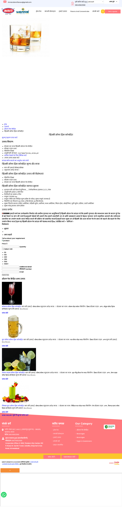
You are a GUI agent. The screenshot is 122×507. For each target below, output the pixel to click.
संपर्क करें (95, 11)
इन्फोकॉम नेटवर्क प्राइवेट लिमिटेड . (10, 464)
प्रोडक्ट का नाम (9, 182)
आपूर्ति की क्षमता (10, 192)
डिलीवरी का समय (10, 194)
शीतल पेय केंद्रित (82, 430)
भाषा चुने (111, 2)
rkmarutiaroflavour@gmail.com (19, 2)
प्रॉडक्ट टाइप (8, 180)
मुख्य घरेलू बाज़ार (10, 206)
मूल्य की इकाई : (18, 309)
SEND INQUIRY (7, 415)
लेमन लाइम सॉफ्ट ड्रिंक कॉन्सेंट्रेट (13, 373)
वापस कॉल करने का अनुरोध (12, 161)
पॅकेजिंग (7, 177)
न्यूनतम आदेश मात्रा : (48, 306)
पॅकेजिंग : (85, 306)
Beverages (81, 434)
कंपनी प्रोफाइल (50, 11)
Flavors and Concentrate (79, 11)
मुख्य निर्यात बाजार (11, 203)
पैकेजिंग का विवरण (11, 201)
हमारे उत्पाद (63, 11)
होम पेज (38, 11)
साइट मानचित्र (58, 445)
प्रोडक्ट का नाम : (68, 306)
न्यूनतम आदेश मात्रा (11, 170)
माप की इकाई (9, 168)
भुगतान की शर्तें (9, 190)
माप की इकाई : (31, 306)
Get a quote (112, 11)
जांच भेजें (25, 161)
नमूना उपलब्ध (9, 197)
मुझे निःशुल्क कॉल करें (20, 415)
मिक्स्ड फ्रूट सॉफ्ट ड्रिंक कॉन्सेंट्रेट (13, 406)
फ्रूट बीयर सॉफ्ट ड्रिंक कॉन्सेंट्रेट (12, 340)
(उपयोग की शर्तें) (34, 462)
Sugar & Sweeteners (84, 441)
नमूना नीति (8, 199)
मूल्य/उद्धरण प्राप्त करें (9, 138)
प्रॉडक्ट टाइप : (99, 340)
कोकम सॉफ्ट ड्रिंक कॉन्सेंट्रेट (11, 306)
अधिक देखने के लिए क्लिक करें (15, 155)
